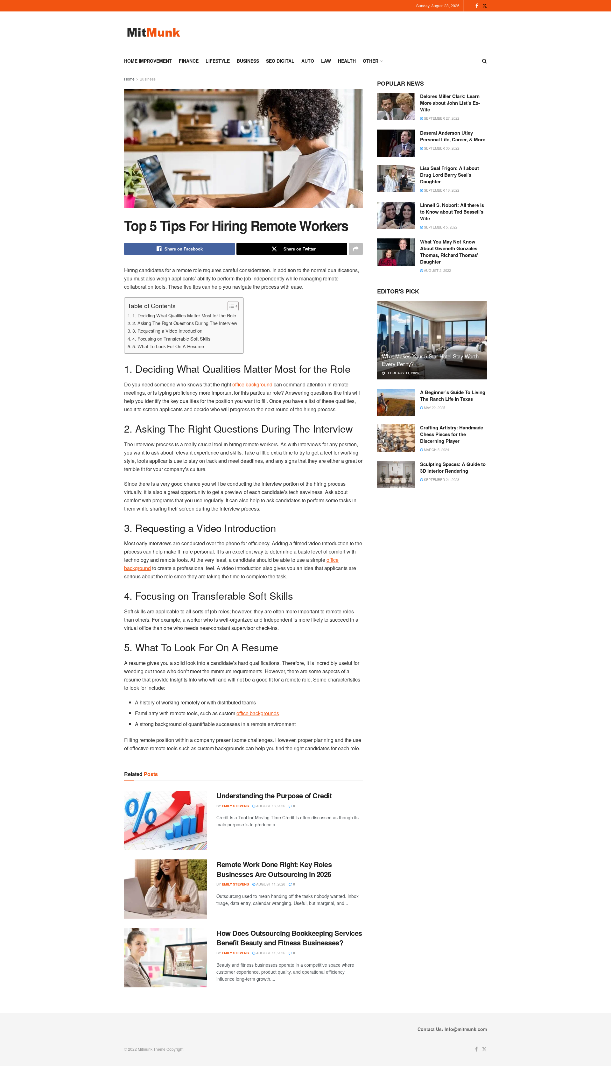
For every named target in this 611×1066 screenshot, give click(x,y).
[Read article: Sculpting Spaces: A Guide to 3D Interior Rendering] (396, 474)
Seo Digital (280, 61)
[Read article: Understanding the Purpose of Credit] (165, 820)
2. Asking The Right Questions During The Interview (184, 323)
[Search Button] (484, 61)
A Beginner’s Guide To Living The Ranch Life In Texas (452, 395)
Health (347, 61)
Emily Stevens (235, 805)
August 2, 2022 (437, 270)
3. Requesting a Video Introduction (167, 330)
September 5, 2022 (440, 226)
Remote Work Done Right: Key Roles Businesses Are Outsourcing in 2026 (274, 869)
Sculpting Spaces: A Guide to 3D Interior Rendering (453, 467)
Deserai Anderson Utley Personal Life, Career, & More (452, 136)
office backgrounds (257, 713)
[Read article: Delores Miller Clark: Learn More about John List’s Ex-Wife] (396, 106)
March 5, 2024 (436, 449)
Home (129, 78)
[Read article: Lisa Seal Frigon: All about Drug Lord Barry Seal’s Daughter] (396, 178)
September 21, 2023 (441, 479)
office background (252, 384)
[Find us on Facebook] (476, 5)
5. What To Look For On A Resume (168, 346)
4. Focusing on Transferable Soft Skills (171, 338)
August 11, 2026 (270, 883)
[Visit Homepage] (153, 32)
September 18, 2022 (441, 190)
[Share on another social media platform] (356, 249)
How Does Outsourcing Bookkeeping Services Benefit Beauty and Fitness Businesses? (289, 938)
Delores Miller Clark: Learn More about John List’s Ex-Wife (450, 103)
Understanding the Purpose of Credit (274, 795)
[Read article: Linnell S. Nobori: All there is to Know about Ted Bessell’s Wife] (396, 215)
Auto (307, 61)
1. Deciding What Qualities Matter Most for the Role (184, 315)
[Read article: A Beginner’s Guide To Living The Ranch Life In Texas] (396, 402)
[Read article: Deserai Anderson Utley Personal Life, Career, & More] (396, 143)
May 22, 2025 (434, 407)
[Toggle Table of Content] (230, 306)
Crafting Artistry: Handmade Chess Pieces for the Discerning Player (451, 434)
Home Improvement (148, 61)
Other (370, 61)
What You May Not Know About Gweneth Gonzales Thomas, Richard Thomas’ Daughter (449, 251)
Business (248, 61)
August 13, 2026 (270, 805)
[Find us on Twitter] (484, 5)
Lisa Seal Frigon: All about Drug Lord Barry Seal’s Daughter (449, 175)
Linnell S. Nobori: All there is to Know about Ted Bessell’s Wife (452, 211)
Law (326, 61)
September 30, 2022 (441, 148)
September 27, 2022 (441, 118)
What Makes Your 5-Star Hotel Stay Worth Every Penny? (430, 360)
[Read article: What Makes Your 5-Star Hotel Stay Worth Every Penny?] (432, 340)
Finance (189, 61)
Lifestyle (218, 61)
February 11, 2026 (402, 372)
